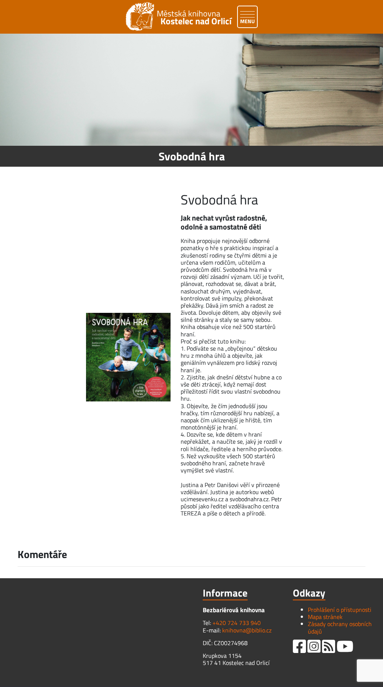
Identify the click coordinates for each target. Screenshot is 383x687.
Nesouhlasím (187, 676)
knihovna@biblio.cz (247, 630)
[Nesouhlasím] (373, 671)
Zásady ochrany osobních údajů (340, 627)
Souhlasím (148, 676)
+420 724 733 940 (236, 622)
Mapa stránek (325, 616)
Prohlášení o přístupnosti (339, 609)
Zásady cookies (232, 676)
